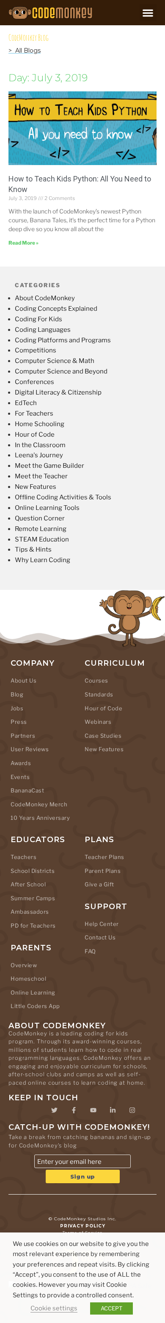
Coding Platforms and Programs (63, 340)
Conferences (34, 382)
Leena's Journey (39, 455)
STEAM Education (42, 539)
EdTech (26, 403)
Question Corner (40, 518)
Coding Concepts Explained (56, 308)
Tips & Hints (33, 549)
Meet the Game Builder (49, 465)
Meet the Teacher (41, 476)
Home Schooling (39, 424)
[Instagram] (132, 1110)
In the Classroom (40, 445)
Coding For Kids (38, 319)
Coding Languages (43, 329)
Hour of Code (35, 434)
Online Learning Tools (47, 508)
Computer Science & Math (54, 361)
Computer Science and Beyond (61, 371)
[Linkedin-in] (112, 1110)
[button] (148, 12)
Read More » (23, 243)
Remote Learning (40, 529)
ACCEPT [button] (111, 1308)
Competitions (35, 350)
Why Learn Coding (42, 560)
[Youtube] (93, 1110)
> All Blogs (24, 50)
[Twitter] (54, 1110)
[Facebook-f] (73, 1110)
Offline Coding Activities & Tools (63, 497)
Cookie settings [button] (53, 1308)
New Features (35, 487)
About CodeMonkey (45, 298)
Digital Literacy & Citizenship (58, 392)
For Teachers (34, 413)
